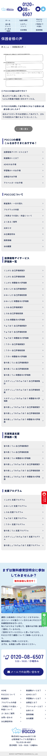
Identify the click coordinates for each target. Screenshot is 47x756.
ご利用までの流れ (39, 25)
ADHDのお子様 (10, 164)
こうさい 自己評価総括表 (14, 350)
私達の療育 (23, 20)
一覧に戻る (23, 129)
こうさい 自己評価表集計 (14, 344)
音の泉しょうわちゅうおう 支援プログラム (22, 545)
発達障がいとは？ (11, 158)
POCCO (39, 20)
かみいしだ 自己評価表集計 (15, 288)
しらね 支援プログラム (13, 512)
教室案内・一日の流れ (13, 203)
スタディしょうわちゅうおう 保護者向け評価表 (22, 399)
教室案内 (5, 698)
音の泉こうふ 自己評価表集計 (16, 362)
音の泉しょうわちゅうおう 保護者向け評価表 (22, 420)
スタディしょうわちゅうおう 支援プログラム (22, 537)
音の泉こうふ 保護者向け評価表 (17, 375)
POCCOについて (8, 694)
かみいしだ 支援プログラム (15, 506)
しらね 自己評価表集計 (13, 307)
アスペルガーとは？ (34, 706)
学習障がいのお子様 (12, 170)
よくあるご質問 (8, 30)
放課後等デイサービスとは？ (16, 152)
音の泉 (8, 25)
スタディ (23, 25)
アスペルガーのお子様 (13, 182)
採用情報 (39, 30)
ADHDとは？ (31, 694)
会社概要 (7, 246)
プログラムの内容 (11, 209)
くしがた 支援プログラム (14, 499)
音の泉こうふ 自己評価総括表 (16, 368)
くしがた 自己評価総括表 (14, 276)
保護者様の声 (17, 46)
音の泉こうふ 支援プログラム (16, 530)
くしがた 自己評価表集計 (14, 270)
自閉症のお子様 (10, 176)
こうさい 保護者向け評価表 (15, 356)
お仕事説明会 (9, 234)
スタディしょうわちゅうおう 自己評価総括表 (22, 391)
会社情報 (23, 30)
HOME (3, 690)
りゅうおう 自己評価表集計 (15, 325)
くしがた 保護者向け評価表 (15, 282)
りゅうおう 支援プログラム (15, 518)
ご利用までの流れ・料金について (18, 215)
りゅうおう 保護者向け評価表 (16, 338)
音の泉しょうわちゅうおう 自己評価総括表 (22, 413)
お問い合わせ (37, 8)
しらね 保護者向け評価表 (14, 319)
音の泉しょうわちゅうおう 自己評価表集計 (22, 407)
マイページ (43, 8)
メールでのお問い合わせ (25, 672)
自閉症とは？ (31, 702)
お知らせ (7, 228)
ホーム (7, 20)
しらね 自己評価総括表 (13, 313)
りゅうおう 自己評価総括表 (15, 332)
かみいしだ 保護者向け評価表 (16, 301)
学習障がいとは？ (33, 698)
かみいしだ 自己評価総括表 (15, 295)
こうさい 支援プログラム (14, 524)
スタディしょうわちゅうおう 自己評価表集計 (22, 382)
